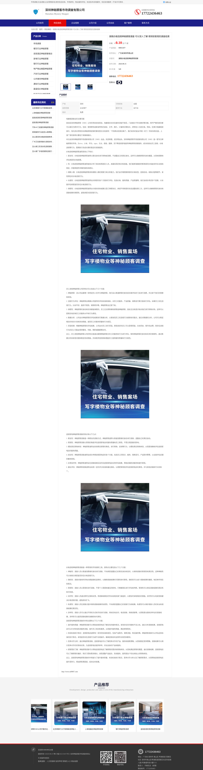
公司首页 (40, 23)
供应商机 (57, 23)
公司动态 (110, 23)
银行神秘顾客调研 (93, 729)
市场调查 (37, 44)
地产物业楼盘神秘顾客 (42, 69)
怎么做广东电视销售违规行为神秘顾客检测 (43, 151)
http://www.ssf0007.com (70, 672)
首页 (41, 29)
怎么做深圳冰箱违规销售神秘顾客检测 (43, 137)
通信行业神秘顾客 (41, 84)
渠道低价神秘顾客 (41, 89)
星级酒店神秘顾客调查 (40, 122)
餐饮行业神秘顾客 (41, 49)
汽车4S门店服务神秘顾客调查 (43, 127)
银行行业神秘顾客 (41, 64)
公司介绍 (92, 23)
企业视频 (75, 23)
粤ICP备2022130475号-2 (62, 754)
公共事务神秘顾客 (41, 79)
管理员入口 (66, 761)
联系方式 (145, 23)
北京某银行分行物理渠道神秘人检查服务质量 (43, 108)
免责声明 (58, 761)
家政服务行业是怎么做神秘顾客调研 (43, 132)
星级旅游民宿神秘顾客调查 (42, 118)
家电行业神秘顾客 (41, 59)
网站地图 (74, 761)
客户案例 (128, 23)
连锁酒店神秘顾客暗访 (42, 54)
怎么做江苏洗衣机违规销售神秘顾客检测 (43, 146)
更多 (52, 102)
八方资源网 (51, 761)
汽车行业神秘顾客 (41, 74)
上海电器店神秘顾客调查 (41, 113)
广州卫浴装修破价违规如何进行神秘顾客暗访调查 (43, 142)
